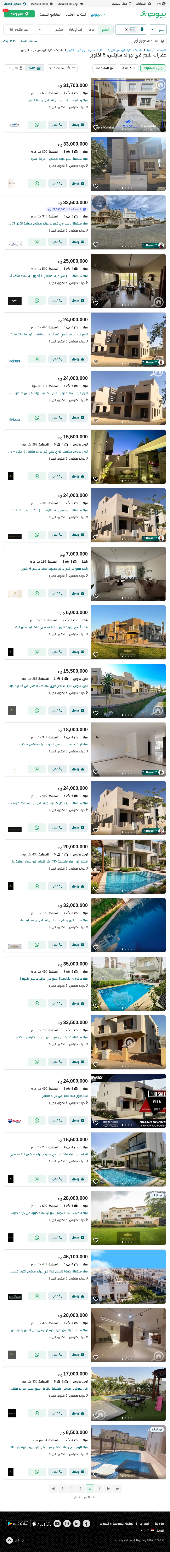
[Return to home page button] (153, 14)
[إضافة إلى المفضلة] (96, 127)
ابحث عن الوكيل (76, 14)
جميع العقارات (153, 68)
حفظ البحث (9, 41)
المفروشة (128, 68)
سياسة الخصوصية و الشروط (116, 1523)
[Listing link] (85, 105)
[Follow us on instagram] (67, 1526)
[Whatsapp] (37, 125)
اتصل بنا (144, 1523)
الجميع (105, 29)
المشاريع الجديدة (50, 14)
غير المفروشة (105, 68)
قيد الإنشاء (76, 29)
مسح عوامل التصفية (29, 41)
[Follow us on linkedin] (76, 1526)
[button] (157, 29)
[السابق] (108, 1489)
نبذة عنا (159, 1523)
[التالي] (52, 1489)
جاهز (91, 29)
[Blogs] (98, 14)
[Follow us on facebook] (86, 1526)
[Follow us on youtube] (57, 1526)
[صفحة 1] (117, 1489)
